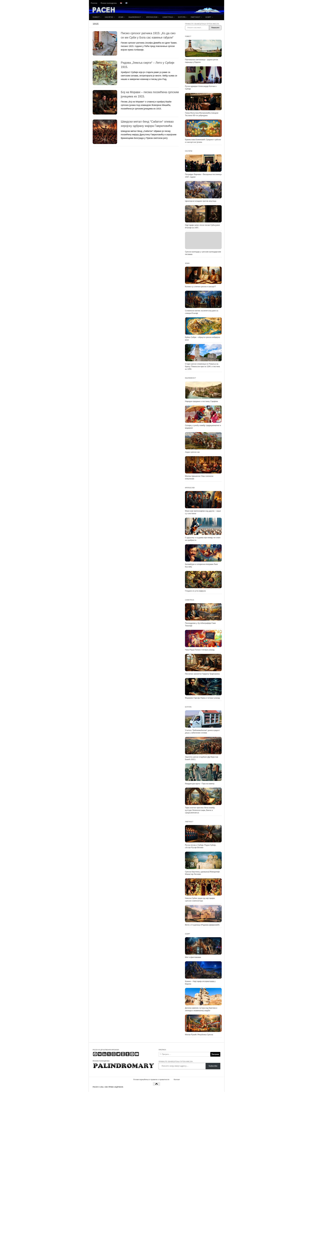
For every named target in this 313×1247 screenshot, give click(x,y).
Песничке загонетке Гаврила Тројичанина (202, 674)
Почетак (94, 3)
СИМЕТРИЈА (167, 17)
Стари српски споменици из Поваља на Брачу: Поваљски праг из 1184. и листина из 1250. (202, 366)
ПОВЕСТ (96, 17)
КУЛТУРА (181, 17)
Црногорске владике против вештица (200, 201)
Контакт (177, 1079)
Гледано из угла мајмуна (195, 591)
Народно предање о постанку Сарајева (201, 401)
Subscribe (213, 1066)
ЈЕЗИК (120, 17)
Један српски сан (192, 452)
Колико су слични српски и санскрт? (200, 287)
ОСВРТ (208, 17)
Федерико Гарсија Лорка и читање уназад (202, 698)
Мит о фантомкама (193, 957)
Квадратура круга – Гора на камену (199, 784)
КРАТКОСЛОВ (151, 17)
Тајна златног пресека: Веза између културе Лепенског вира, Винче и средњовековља (200, 810)
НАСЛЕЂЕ (109, 17)
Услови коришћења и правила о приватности (151, 1079)
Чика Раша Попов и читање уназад (199, 650)
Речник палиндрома (109, 3)
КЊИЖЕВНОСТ (135, 17)
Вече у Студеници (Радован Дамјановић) (202, 925)
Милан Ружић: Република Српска (199, 1035)
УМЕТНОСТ (195, 17)
